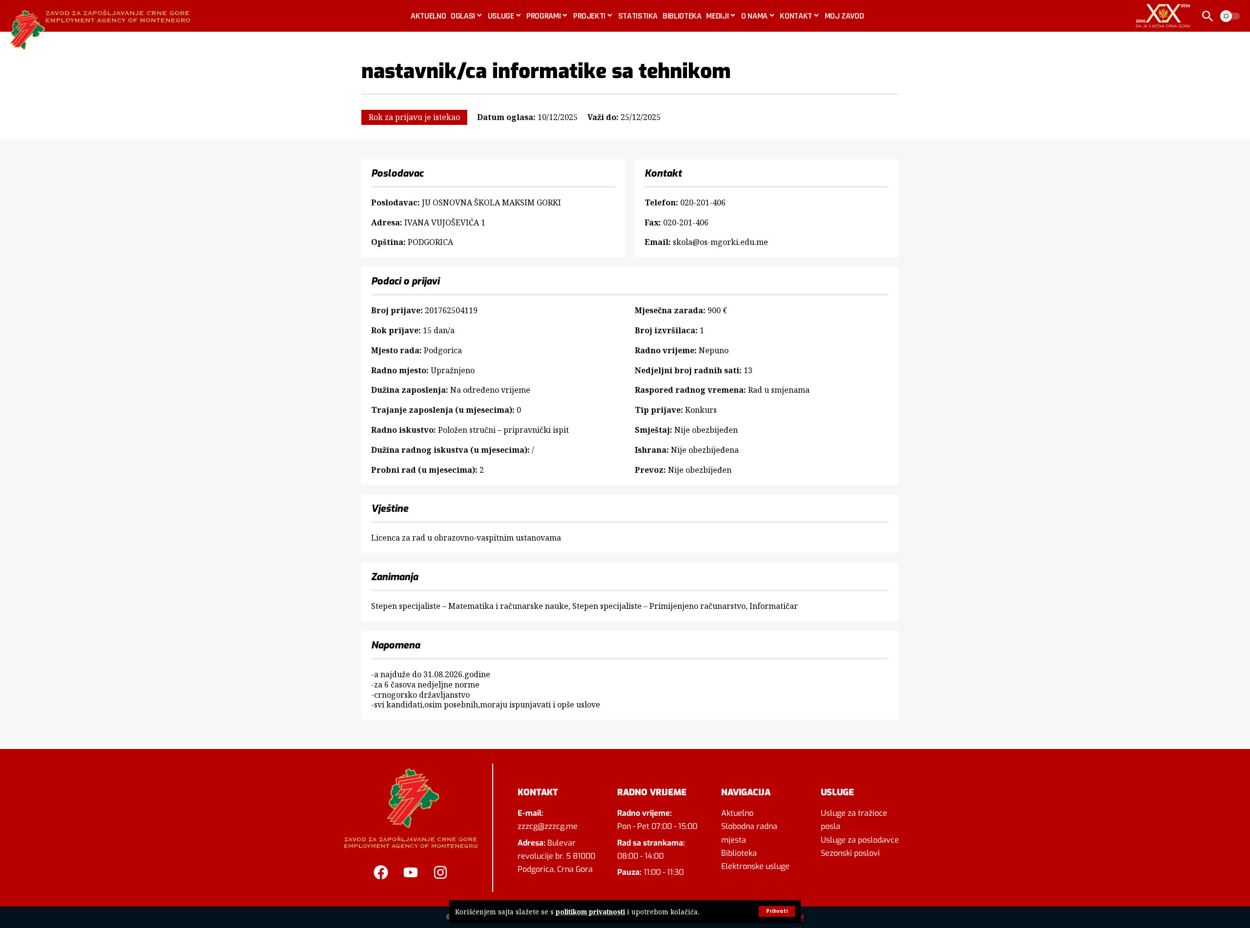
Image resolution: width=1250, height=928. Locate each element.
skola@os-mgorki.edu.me (720, 242)
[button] (777, 911)
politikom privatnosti (590, 911)
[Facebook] (381, 872)
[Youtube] (410, 872)
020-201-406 (703, 202)
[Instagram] (440, 872)
